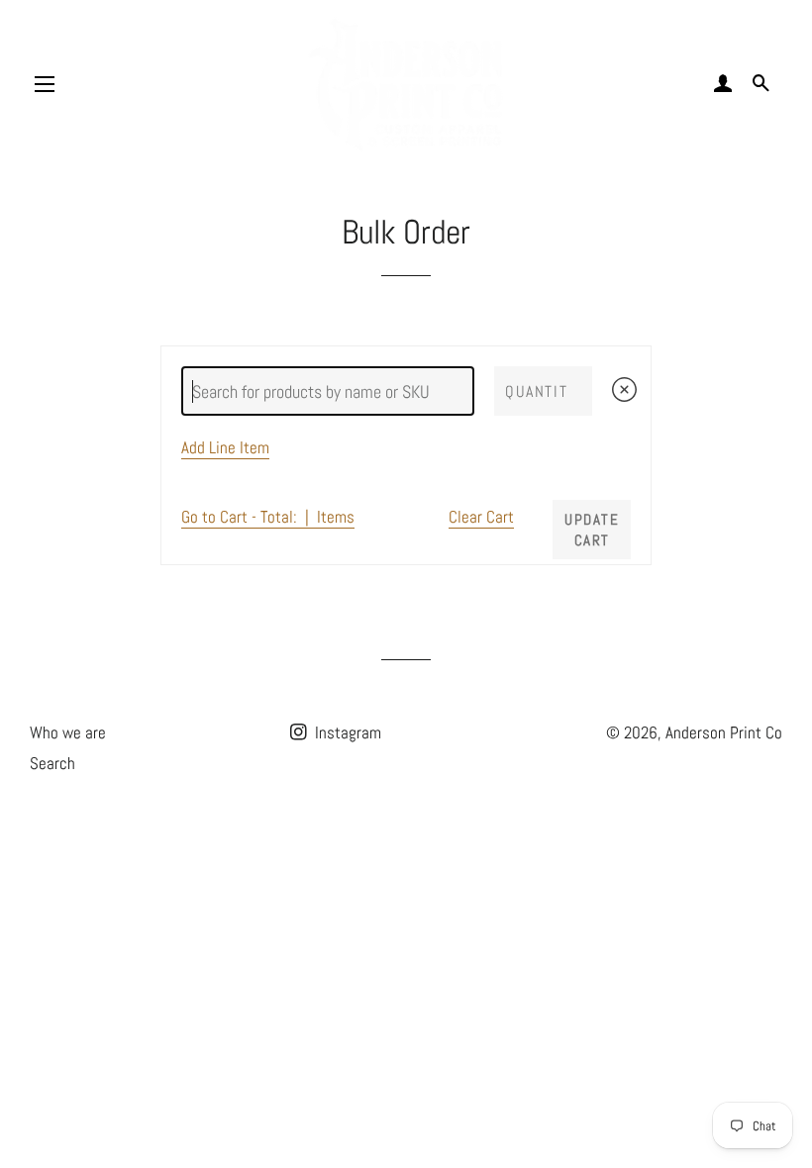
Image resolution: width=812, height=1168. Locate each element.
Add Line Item (225, 448)
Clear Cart (481, 517)
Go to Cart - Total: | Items (268, 517)
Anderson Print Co (723, 732)
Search (52, 763)
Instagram (346, 732)
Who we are (68, 732)
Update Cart (591, 529)
